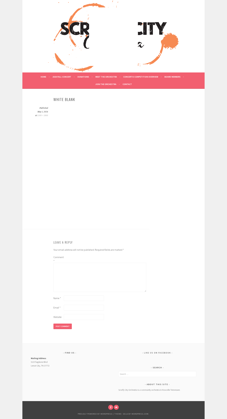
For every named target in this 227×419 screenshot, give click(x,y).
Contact (127, 84)
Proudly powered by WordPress (95, 414)
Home (43, 76)
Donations (83, 76)
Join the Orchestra (105, 84)
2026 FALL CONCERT (62, 76)
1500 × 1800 (42, 115)
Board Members (172, 76)
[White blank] (101, 219)
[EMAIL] (116, 407)
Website (57, 316)
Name (57, 298)
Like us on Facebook (157, 352)
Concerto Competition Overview (140, 76)
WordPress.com (140, 414)
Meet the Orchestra (106, 76)
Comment (58, 259)
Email (57, 307)
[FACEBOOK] (110, 407)
